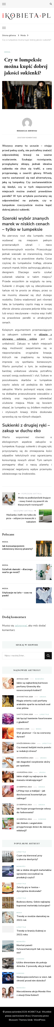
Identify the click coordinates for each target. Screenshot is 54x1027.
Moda (7, 52)
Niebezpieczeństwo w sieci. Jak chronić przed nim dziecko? (34, 978)
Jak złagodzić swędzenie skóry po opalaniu (33, 763)
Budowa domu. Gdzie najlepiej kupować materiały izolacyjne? (33, 903)
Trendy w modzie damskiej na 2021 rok (33, 918)
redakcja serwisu (27, 131)
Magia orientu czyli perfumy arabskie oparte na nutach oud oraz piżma (33, 704)
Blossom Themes (18, 1019)
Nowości (39, 679)
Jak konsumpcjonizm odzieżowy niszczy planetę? (17, 547)
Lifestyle (44, 714)
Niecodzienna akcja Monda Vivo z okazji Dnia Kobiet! (34, 993)
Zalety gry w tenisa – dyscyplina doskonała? (29, 889)
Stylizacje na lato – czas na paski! (17, 594)
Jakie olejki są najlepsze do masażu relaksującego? (32, 778)
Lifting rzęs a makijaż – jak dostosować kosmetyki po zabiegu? (31, 794)
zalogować (21, 625)
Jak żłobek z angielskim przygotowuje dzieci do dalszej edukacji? (34, 827)
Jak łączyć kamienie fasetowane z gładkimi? (34, 720)
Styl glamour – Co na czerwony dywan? (34, 734)
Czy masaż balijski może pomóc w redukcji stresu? (34, 749)
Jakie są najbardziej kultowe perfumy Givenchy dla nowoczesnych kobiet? (32, 686)
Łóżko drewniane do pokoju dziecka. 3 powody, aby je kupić (34, 964)
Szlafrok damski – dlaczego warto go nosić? (17, 571)
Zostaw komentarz (27, 137)
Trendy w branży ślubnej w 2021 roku (31, 932)
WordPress (39, 1019)
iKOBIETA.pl (34, 1011)
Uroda (43, 697)
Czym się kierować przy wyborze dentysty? (29, 857)
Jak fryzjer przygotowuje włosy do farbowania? (34, 810)
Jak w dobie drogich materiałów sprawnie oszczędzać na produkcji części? (34, 874)
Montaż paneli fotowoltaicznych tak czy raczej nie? (34, 949)
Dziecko (42, 819)
